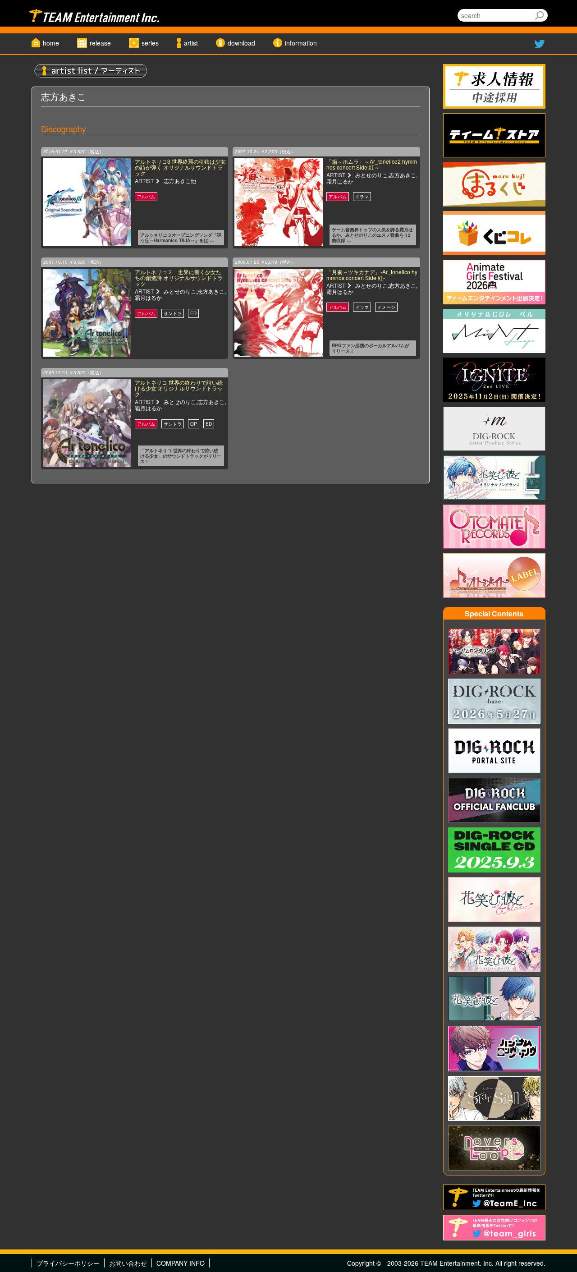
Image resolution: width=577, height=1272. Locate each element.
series (150, 42)
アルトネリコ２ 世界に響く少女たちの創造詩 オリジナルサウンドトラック (179, 277)
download (241, 42)
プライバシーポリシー (68, 1262)
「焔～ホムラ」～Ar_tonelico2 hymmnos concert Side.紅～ (371, 164)
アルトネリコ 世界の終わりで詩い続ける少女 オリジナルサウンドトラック (179, 388)
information (301, 42)
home (51, 42)
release (100, 42)
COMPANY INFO (180, 1262)
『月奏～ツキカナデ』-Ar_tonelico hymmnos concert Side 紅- (371, 274)
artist (191, 42)
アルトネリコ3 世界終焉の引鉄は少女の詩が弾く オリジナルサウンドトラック (180, 167)
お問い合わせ (128, 1262)
